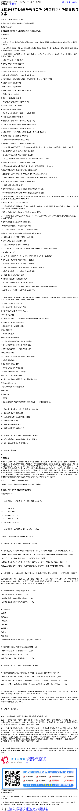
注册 (68, 2)
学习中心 (75, 2)
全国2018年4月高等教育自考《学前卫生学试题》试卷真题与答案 (27, 810)
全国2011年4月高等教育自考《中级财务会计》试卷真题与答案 (27, 808)
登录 (63, 2)
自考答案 (13, 4)
